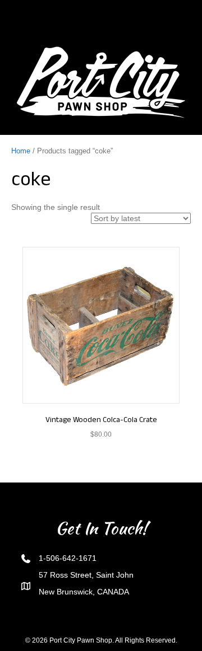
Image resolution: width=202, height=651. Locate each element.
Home (20, 151)
